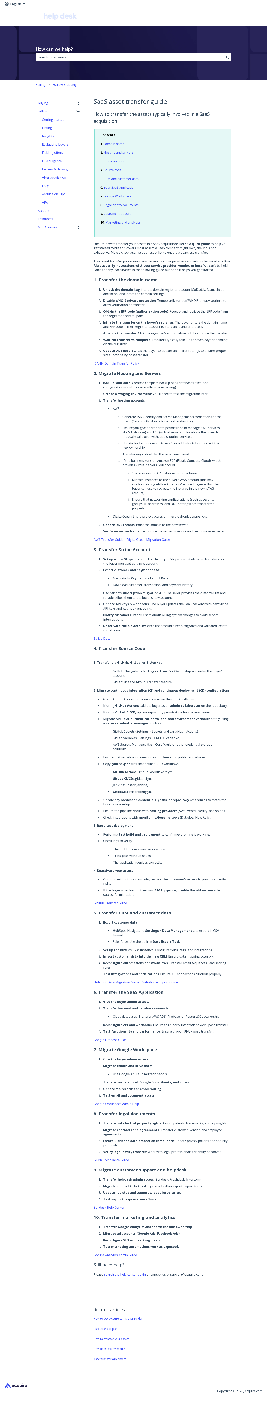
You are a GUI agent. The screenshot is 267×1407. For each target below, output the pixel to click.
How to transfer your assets (111, 1339)
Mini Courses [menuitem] (47, 227)
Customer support (117, 214)
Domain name (114, 144)
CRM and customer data (121, 179)
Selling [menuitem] (42, 111)
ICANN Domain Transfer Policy (116, 363)
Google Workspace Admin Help (116, 1104)
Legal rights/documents (121, 205)
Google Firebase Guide (110, 1040)
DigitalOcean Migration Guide (148, 539)
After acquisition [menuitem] (54, 177)
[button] (78, 103)
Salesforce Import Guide (160, 982)
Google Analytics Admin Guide (115, 1255)
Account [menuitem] (43, 210)
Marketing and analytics (123, 222)
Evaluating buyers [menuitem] (55, 144)
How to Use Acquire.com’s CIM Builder (118, 1318)
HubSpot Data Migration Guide (116, 982)
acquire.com (249, 17)
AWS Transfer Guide (108, 539)
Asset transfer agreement (110, 1359)
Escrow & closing (64, 85)
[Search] (227, 57)
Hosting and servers (118, 152)
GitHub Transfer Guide (110, 903)
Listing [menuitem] (47, 128)
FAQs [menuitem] (45, 186)
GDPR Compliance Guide (111, 1160)
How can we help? (54, 49)
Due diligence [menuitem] (52, 161)
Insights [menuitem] (48, 136)
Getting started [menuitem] (53, 119)
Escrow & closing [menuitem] (55, 169)
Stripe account (114, 161)
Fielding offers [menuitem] (52, 152)
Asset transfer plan (105, 1329)
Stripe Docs (102, 638)
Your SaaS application (119, 187)
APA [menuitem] (45, 202)
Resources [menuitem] (45, 219)
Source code (112, 170)
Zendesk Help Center (109, 1207)
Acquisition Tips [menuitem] (53, 194)
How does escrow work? (109, 1349)
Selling (41, 85)
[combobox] (130, 57)
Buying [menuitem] (43, 103)
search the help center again (125, 1274)
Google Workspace (117, 196)
